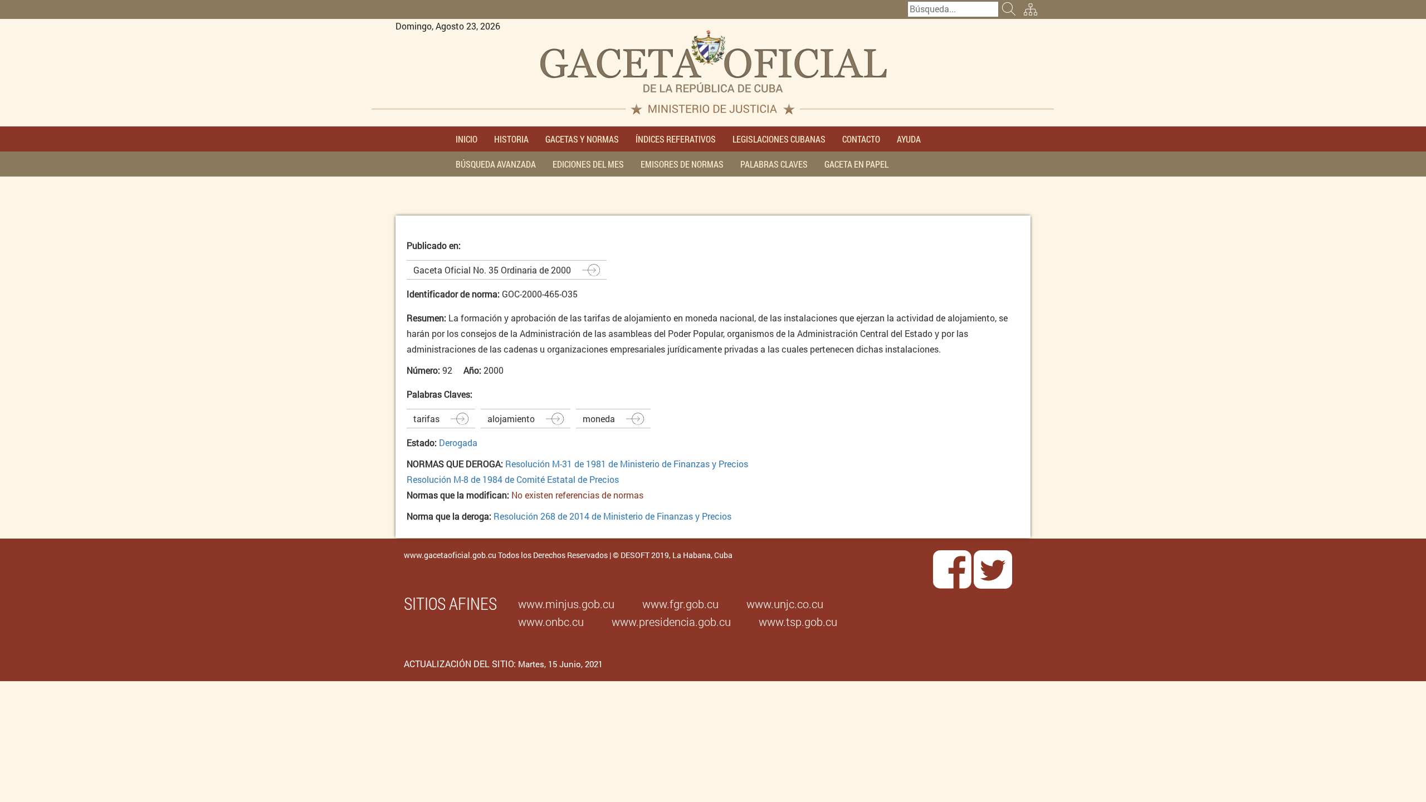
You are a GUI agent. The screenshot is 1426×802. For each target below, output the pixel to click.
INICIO (466, 139)
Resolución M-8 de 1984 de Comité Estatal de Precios (513, 479)
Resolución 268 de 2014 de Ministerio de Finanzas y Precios (612, 516)
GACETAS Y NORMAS (582, 139)
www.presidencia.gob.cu (671, 621)
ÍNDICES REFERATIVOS (676, 139)
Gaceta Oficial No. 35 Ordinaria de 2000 (492, 270)
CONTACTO (861, 139)
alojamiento (511, 418)
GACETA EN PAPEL (856, 164)
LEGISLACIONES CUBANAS (779, 139)
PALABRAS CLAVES (774, 164)
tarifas (426, 418)
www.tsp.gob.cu (798, 621)
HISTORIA (511, 139)
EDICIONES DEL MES (588, 164)
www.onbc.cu (551, 621)
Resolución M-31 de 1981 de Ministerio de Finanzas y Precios (626, 464)
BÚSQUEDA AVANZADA (496, 164)
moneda (599, 418)
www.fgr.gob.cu (680, 603)
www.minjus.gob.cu (566, 603)
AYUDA (909, 139)
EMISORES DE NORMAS (682, 164)
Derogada (458, 442)
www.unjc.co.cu (784, 603)
